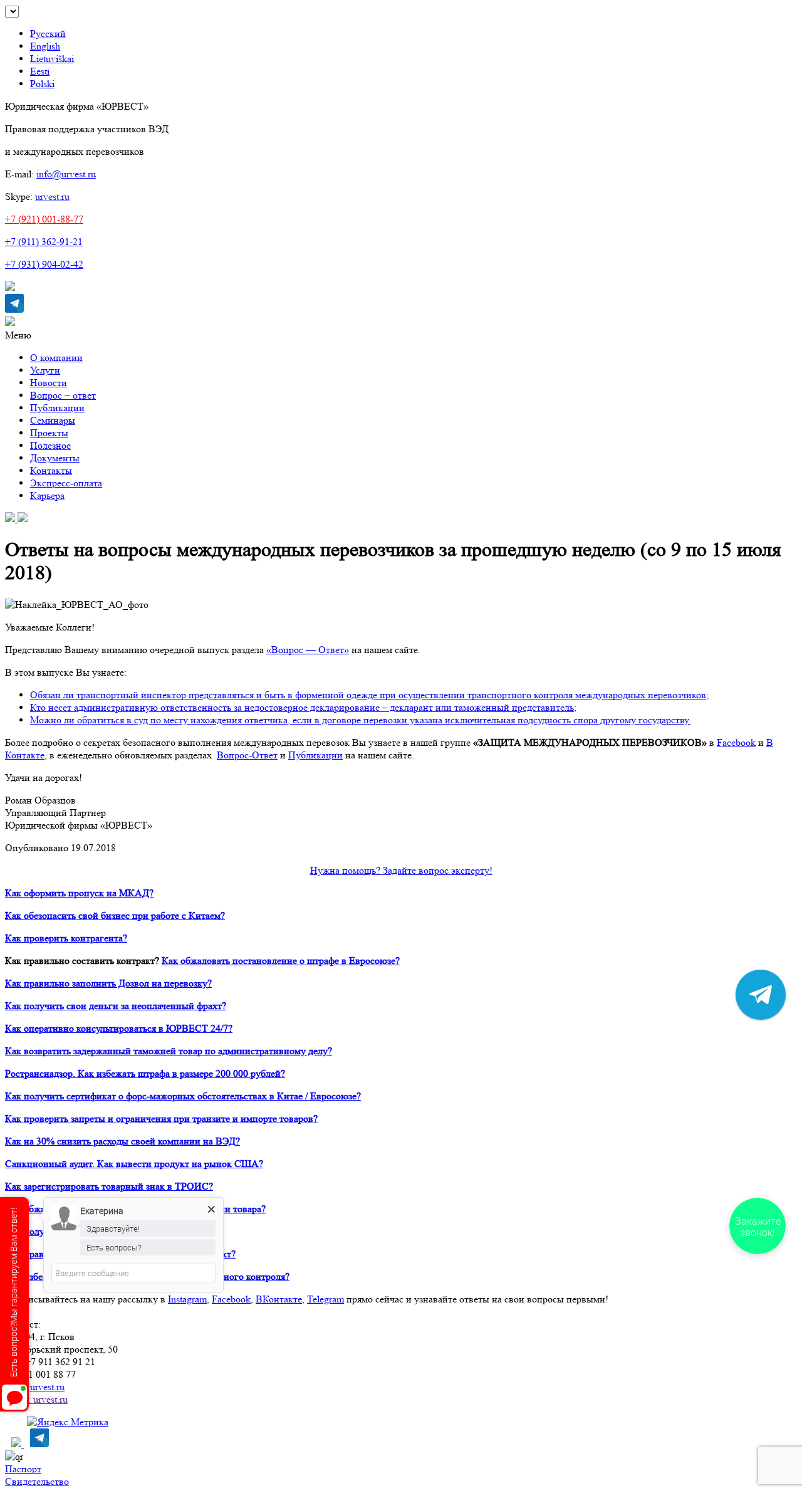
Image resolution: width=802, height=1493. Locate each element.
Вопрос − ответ (63, 395)
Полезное (50, 445)
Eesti (39, 71)
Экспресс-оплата (66, 483)
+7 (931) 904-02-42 (44, 264)
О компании (56, 358)
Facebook (231, 1299)
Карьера (47, 495)
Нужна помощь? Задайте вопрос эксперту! (401, 870)
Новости (48, 383)
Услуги (45, 370)
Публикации (57, 408)
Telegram (325, 1299)
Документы (55, 458)
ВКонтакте (279, 1299)
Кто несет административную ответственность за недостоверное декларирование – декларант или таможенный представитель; (303, 707)
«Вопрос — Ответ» (307, 650)
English (45, 46)
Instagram (187, 1299)
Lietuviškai (52, 59)
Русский (48, 33)
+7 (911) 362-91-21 (44, 242)
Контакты (51, 470)
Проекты (49, 433)
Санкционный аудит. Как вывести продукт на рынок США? (134, 1164)
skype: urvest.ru (36, 1399)
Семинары (52, 420)
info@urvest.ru (66, 174)
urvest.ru (52, 196)
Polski (42, 84)
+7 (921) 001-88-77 (44, 219)
